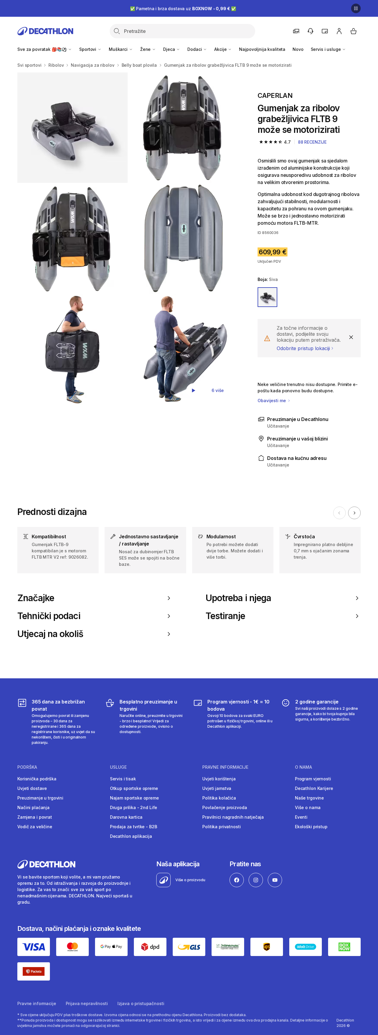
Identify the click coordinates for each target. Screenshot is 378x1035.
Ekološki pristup (311, 826)
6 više (218, 390)
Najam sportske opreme (134, 797)
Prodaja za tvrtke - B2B (133, 826)
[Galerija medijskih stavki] (127, 238)
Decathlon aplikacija (131, 836)
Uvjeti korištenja (219, 778)
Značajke (35, 598)
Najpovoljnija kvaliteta (262, 49)
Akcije (221, 49)
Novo (298, 49)
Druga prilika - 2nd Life (133, 807)
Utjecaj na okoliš (50, 634)
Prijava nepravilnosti (87, 1003)
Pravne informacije (36, 1003)
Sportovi (88, 49)
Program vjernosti (313, 778)
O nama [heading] (303, 767)
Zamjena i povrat (34, 817)
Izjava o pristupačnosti (140, 1003)
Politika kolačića (219, 797)
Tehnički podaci (48, 616)
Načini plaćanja (33, 807)
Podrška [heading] (27, 767)
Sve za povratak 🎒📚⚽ (42, 49)
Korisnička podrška (36, 778)
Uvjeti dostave (32, 788)
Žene (146, 49)
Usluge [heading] (118, 767)
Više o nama (307, 807)
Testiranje (225, 616)
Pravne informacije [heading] (225, 767)
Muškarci (119, 49)
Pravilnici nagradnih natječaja (233, 817)
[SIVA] (267, 297)
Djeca (169, 49)
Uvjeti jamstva (216, 788)
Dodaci (195, 49)
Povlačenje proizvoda (224, 807)
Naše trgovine (309, 797)
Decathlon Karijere (314, 788)
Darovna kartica (126, 817)
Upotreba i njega (238, 598)
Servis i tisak (123, 778)
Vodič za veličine (34, 826)
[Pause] (356, 8)
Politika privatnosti (221, 826)
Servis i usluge (326, 49)
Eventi (301, 817)
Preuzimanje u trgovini (40, 797)
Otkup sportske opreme (134, 788)
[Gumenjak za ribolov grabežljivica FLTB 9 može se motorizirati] (72, 127)
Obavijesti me (272, 400)
